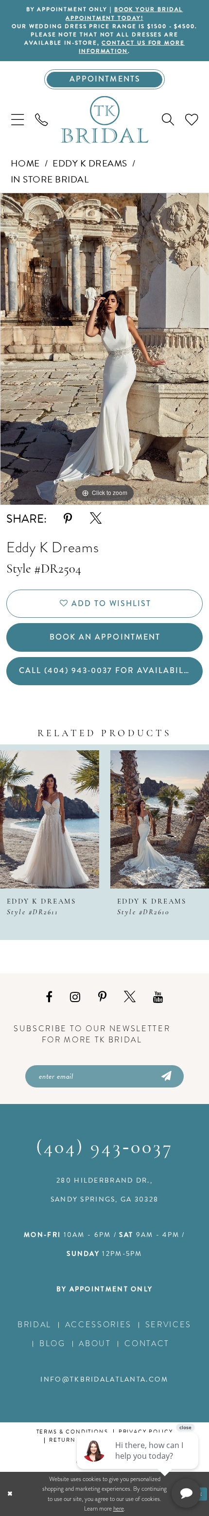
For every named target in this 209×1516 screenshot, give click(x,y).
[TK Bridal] (104, 120)
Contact (147, 1343)
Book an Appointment (105, 637)
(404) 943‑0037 (104, 1148)
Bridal (34, 1324)
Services (168, 1324)
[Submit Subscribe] (165, 1076)
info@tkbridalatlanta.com (104, 1379)
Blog (52, 1343)
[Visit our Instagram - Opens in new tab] (75, 997)
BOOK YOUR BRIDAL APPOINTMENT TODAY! (124, 13)
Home (25, 163)
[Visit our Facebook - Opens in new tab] (49, 997)
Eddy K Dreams (89, 163)
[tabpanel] (104, 349)
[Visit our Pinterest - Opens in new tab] (102, 997)
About (95, 1343)
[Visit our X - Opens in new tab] (129, 997)
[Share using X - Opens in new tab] (95, 519)
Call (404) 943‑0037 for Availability (108, 670)
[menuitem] (17, 120)
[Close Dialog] (9, 1494)
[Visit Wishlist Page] (192, 120)
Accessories (98, 1324)
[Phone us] (41, 120)
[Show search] (168, 120)
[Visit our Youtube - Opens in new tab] (158, 997)
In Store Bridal (50, 179)
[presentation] (49, 819)
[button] (17, 120)
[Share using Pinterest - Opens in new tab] (67, 519)
